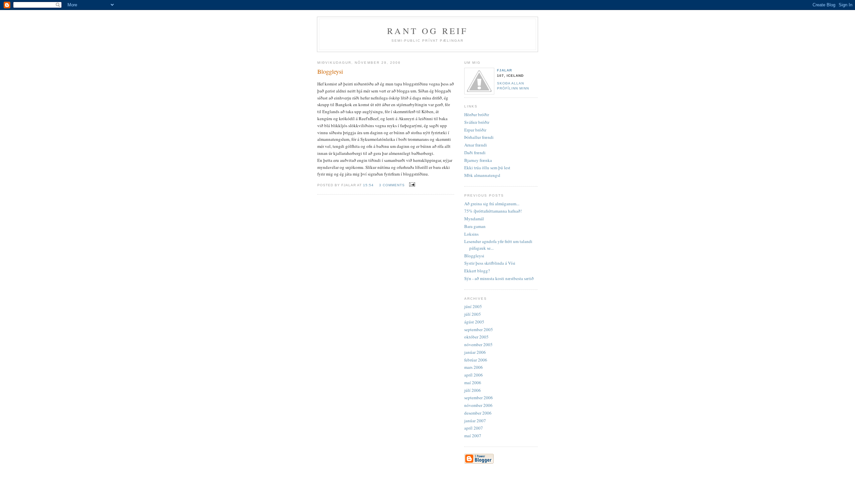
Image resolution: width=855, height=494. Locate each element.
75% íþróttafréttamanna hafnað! (493, 211)
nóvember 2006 (478, 405)
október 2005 (476, 337)
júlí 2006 (472, 390)
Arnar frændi (475, 145)
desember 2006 (478, 413)
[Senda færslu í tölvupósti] (411, 185)
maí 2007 (472, 436)
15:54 (368, 185)
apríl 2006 (473, 375)
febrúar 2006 (475, 360)
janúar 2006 (475, 352)
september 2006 (478, 398)
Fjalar (504, 70)
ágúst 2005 (474, 322)
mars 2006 (473, 367)
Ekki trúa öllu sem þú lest (487, 168)
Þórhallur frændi (479, 137)
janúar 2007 (475, 421)
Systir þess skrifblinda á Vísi (489, 263)
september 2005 (478, 329)
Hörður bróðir (476, 114)
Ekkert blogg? (477, 271)
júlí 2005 (472, 314)
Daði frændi (475, 153)
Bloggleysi (474, 256)
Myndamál (474, 219)
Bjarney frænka (478, 160)
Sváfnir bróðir (476, 122)
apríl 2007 (473, 428)
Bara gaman (475, 226)
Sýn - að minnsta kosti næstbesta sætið (499, 278)
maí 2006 (472, 383)
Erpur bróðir (475, 130)
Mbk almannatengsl (482, 175)
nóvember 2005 (478, 344)
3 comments (392, 185)
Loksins (471, 234)
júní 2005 (473, 306)
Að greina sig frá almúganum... (491, 204)
